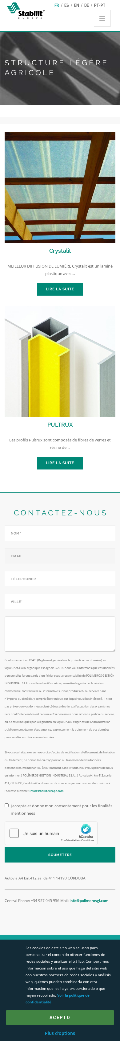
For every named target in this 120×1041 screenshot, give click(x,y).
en (76, 5)
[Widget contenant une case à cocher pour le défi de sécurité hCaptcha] (51, 833)
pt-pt (99, 5)
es (66, 5)
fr (57, 5)
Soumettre (60, 855)
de (86, 5)
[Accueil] (27, 10)
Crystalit (60, 251)
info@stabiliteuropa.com (47, 791)
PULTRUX (60, 424)
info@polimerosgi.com (89, 900)
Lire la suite (60, 289)
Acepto (60, 1017)
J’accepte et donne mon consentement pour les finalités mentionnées (61, 809)
